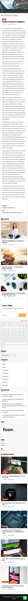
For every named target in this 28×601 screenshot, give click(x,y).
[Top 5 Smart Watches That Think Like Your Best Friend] (14, 492)
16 (25, 333)
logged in (11, 308)
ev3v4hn (5, 24)
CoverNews (19, 596)
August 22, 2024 (11, 296)
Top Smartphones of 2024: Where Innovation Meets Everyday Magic (13, 416)
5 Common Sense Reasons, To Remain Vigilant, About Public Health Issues (14, 294)
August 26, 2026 (11, 479)
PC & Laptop (5, 370)
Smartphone (5, 376)
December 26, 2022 (12, 24)
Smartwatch (5, 379)
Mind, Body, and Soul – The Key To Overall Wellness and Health (12, 268)
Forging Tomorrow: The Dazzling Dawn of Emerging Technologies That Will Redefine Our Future (14, 405)
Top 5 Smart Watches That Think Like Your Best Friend (13, 400)
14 (18, 333)
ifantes (4, 367)
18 (6, 337)
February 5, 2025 (11, 244)
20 (14, 337)
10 (3, 333)
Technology (5, 385)
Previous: (8, 207)
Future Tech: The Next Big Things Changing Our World (13, 411)
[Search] (26, 11)
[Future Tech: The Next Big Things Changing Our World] (14, 548)
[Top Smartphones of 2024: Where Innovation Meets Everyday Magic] (14, 575)
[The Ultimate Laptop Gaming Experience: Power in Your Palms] (14, 465)
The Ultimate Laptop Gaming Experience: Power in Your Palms (12, 395)
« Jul (2, 346)
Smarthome (5, 373)
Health (4, 19)
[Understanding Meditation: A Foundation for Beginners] (14, 230)
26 (10, 340)
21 (18, 337)
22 (21, 337)
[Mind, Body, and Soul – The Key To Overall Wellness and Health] (14, 256)
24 (3, 340)
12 (10, 333)
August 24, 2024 (11, 270)
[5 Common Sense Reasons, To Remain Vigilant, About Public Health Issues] (14, 282)
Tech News (4, 382)
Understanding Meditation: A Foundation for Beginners (13, 241)
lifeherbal (3, 445)
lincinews (3, 443)
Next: (11, 211)
